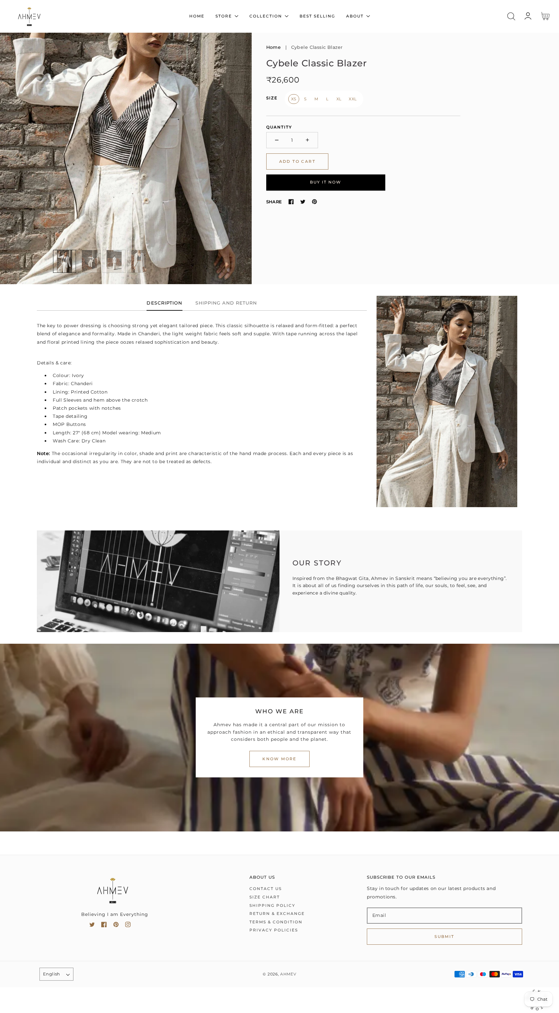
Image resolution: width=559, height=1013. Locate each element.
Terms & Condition (275, 921)
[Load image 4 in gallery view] (138, 261)
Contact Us (265, 888)
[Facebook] (291, 201)
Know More (279, 758)
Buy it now (325, 182)
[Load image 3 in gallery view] (114, 261)
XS (293, 98)
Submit (444, 936)
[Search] (511, 16)
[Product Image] (126, 158)
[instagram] (128, 926)
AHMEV (288, 974)
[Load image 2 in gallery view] (89, 261)
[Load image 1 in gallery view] (64, 261)
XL (339, 98)
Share (274, 201)
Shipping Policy (272, 905)
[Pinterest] (314, 201)
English (51, 973)
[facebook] (104, 926)
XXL (353, 98)
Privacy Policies (273, 930)
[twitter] (92, 926)
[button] (511, 16)
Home (273, 47)
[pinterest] (116, 926)
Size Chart (264, 897)
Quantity (279, 127)
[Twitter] (302, 201)
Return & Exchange (277, 913)
